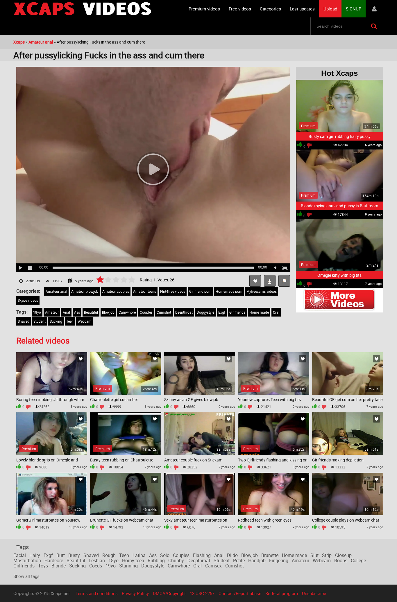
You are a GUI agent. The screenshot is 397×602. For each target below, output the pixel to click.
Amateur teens (144, 291)
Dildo (232, 555)
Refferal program (281, 593)
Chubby (176, 560)
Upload (330, 9)
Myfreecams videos (261, 291)
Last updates (302, 9)
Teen (70, 321)
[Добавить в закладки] (80, 358)
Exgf (221, 312)
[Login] (374, 8)
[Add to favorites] (255, 281)
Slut (314, 555)
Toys (43, 566)
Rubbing (156, 560)
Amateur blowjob (84, 291)
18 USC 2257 (202, 593)
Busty (74, 555)
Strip (327, 555)
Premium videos (204, 9)
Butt (60, 555)
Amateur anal (56, 291)
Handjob (257, 560)
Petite (239, 560)
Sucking (56, 321)
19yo (110, 566)
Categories (270, 9)
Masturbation (27, 560)
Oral (276, 312)
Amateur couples (115, 291)
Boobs (340, 560)
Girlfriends (237, 312)
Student (39, 321)
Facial (19, 555)
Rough (109, 555)
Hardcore (53, 560)
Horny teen (133, 560)
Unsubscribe (314, 593)
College (358, 560)
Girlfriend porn (200, 291)
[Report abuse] (284, 281)
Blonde (58, 566)
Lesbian (97, 560)
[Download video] (270, 281)
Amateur (52, 312)
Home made (259, 312)
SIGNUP (353, 9)
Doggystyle (205, 312)
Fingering (278, 560)
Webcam (85, 321)
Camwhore (127, 312)
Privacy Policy (135, 593)
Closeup (343, 555)
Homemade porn (229, 291)
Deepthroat (184, 312)
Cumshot (164, 312)
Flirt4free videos (172, 291)
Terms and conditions (97, 593)
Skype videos (28, 300)
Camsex (213, 566)
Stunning (128, 566)
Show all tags (26, 576)
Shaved (23, 321)
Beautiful (91, 312)
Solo (164, 555)
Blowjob (108, 312)
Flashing (202, 555)
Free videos (240, 9)
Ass (77, 312)
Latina (139, 555)
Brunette (269, 555)
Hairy (34, 555)
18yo (37, 312)
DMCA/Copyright (169, 593)
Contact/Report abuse (240, 593)
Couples (146, 312)
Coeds (95, 566)
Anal (66, 312)
